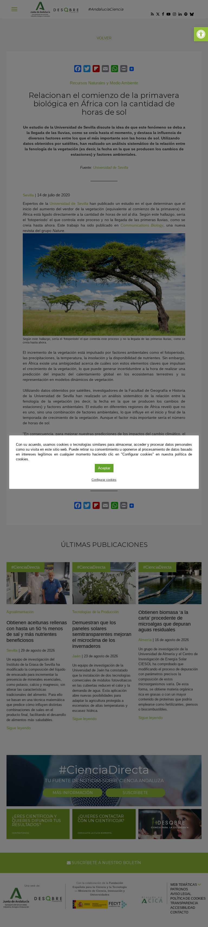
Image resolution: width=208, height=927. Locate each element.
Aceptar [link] (104, 468)
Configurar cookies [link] (104, 479)
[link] (201, 34)
